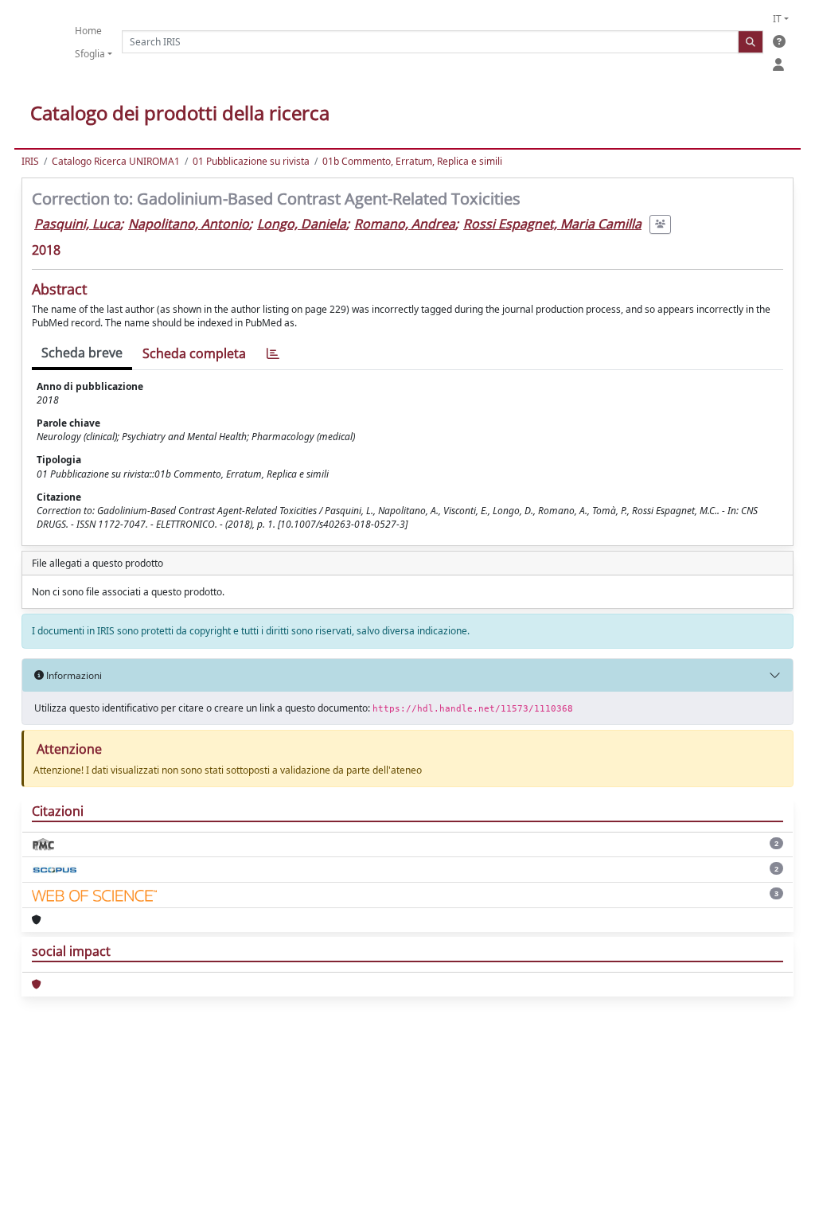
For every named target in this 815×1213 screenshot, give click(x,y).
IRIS (30, 161)
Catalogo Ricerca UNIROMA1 (116, 161)
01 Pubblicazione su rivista (251, 161)
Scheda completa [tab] (194, 353)
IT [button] (777, 18)
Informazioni (73, 675)
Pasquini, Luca (77, 223)
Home (88, 30)
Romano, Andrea (404, 223)
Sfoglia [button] (90, 53)
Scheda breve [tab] (82, 352)
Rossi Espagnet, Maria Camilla (552, 223)
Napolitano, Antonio (188, 223)
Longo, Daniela (301, 223)
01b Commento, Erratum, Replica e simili (412, 161)
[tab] (273, 354)
